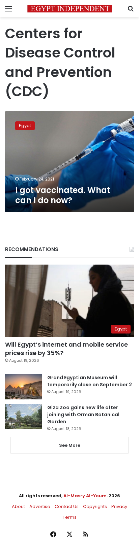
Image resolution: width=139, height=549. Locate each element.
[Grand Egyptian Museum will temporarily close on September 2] (23, 386)
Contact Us (67, 506)
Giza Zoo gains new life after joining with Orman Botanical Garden (83, 414)
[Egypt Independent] (69, 8)
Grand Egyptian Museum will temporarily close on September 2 (89, 381)
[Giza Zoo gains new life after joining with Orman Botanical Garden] (23, 416)
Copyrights (95, 506)
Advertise (39, 506)
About (18, 506)
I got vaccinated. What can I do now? (62, 195)
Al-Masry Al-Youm (85, 496)
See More (69, 445)
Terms (70, 517)
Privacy (119, 506)
